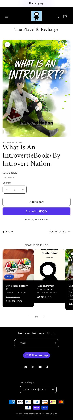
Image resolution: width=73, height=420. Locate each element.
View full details (57, 231)
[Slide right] (44, 317)
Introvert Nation (31, 414)
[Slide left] (29, 317)
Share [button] (9, 231)
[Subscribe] (55, 343)
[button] (7, 16)
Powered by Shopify (48, 414)
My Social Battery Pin (17, 287)
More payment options (36, 219)
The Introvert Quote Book (45, 287)
